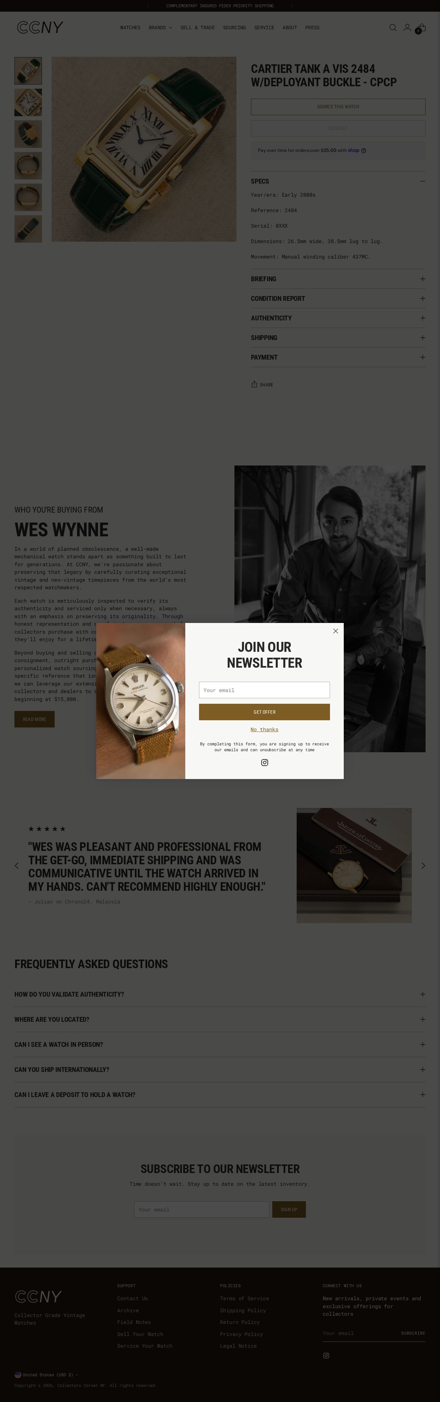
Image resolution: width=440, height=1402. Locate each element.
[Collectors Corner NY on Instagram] (265, 763)
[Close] (335, 631)
